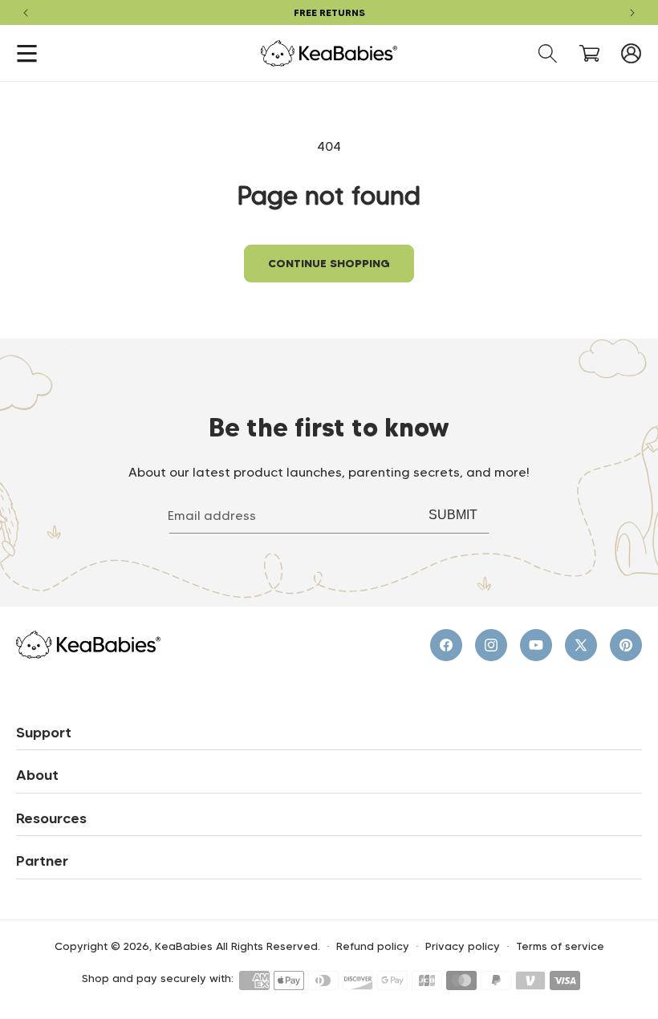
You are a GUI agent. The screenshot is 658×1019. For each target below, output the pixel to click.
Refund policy (372, 946)
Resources (51, 818)
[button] (27, 53)
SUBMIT (453, 515)
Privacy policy (462, 946)
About (37, 775)
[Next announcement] (632, 13)
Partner (42, 861)
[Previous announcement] (25, 13)
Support (43, 732)
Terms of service (560, 946)
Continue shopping (329, 263)
